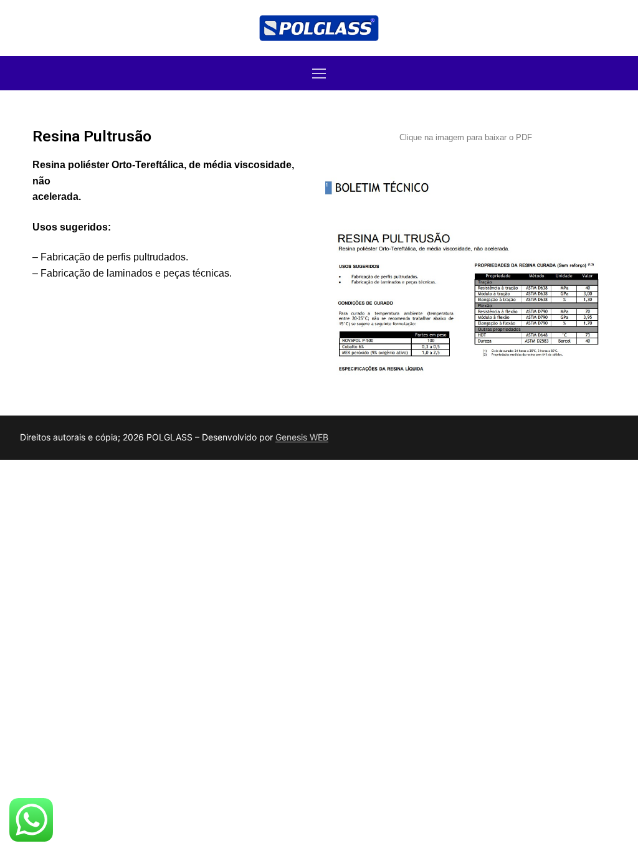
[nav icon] (319, 73)
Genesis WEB (301, 437)
